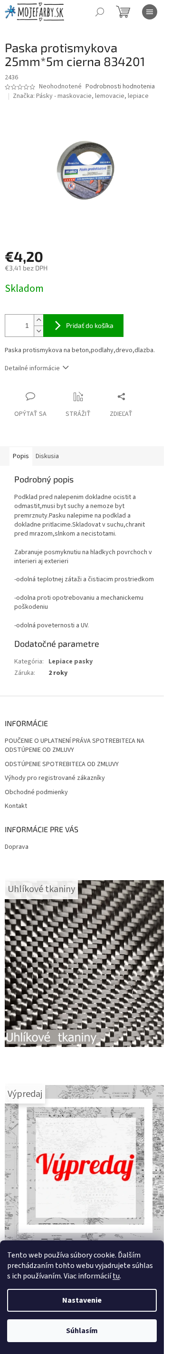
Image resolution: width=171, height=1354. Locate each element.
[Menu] (149, 11)
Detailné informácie (32, 368)
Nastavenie (82, 1300)
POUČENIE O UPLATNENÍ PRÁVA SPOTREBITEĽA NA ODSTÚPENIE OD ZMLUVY (74, 746)
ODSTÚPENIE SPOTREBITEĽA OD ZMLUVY (62, 764)
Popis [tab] (21, 456)
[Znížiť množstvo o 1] (38, 331)
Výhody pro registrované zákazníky (55, 778)
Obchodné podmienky (36, 792)
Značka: (81, 96)
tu (116, 1276)
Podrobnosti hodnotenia (120, 86)
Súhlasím (82, 1330)
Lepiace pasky (70, 661)
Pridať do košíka (90, 325)
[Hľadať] (99, 11)
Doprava (16, 847)
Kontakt (16, 806)
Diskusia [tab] (47, 456)
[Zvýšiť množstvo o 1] (38, 320)
